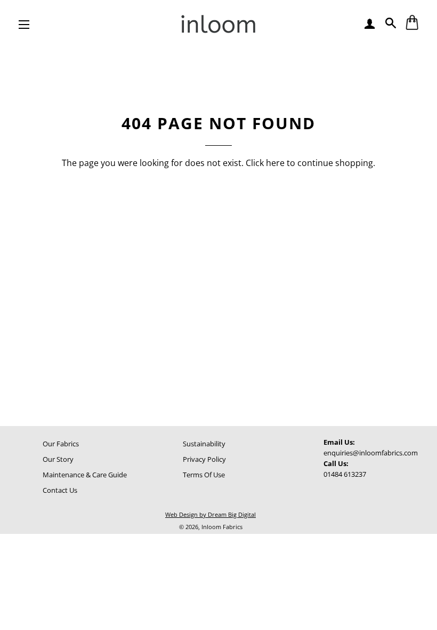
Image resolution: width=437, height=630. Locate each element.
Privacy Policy (204, 459)
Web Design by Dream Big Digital (210, 514)
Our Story (58, 459)
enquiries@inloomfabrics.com (370, 453)
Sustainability (204, 443)
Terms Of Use (204, 474)
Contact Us (60, 490)
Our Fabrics (61, 443)
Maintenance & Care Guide (85, 474)
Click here (265, 163)
